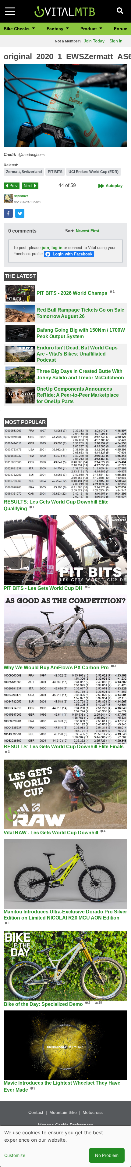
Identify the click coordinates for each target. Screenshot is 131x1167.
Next (28, 185)
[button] (65, 105)
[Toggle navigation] (10, 11)
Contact (35, 1112)
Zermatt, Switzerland (24, 172)
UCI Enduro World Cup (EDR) (94, 172)
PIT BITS (55, 172)
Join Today (94, 40)
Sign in (115, 40)
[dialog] (65, 1146)
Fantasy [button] (56, 28)
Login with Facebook (72, 254)
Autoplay (114, 185)
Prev (13, 185)
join (45, 247)
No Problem (107, 1155)
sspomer (21, 196)
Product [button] (89, 28)
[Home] (65, 10)
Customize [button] (14, 1155)
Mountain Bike (63, 1112)
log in (56, 247)
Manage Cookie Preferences (65, 1124)
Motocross (93, 1112)
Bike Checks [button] (17, 28)
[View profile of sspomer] (8, 198)
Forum (120, 28)
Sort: (69, 231)
